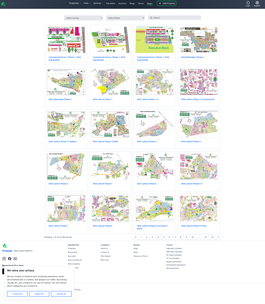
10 (192, 237)
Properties (72, 248)
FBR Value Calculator (174, 252)
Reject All (39, 294)
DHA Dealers (106, 256)
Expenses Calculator (174, 248)
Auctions (122, 3)
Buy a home (72, 252)
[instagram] (4, 259)
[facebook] (10, 259)
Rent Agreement (172, 268)
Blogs (132, 3)
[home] (3, 3)
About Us (104, 248)
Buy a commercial (75, 260)
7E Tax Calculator (173, 258)
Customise (17, 294)
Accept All (61, 294)
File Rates (110, 3)
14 (212, 237)
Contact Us (105, 252)
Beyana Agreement (173, 261)
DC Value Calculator (174, 255)
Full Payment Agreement (175, 265)
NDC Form (105, 260)
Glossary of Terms (141, 256)
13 (205, 237)
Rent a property (74, 264)
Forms (141, 3)
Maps (149, 3)
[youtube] (15, 259)
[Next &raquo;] (218, 237)
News (136, 252)
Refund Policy (75, 289)
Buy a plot (71, 256)
